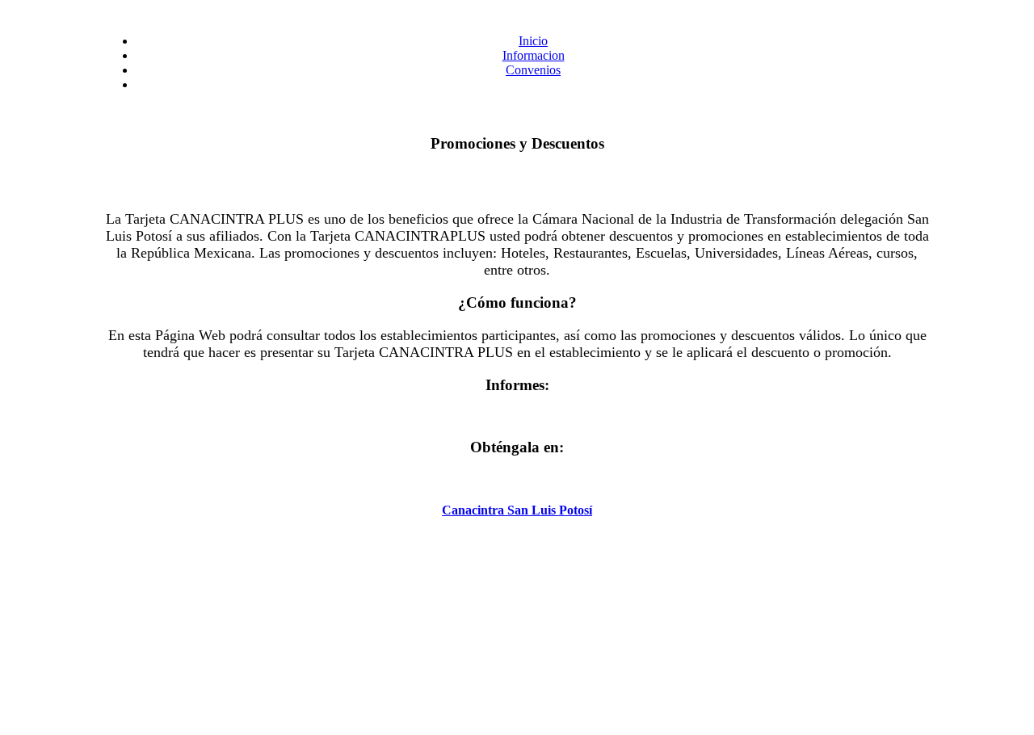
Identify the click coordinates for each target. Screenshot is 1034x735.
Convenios (533, 70)
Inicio (533, 41)
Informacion (533, 55)
